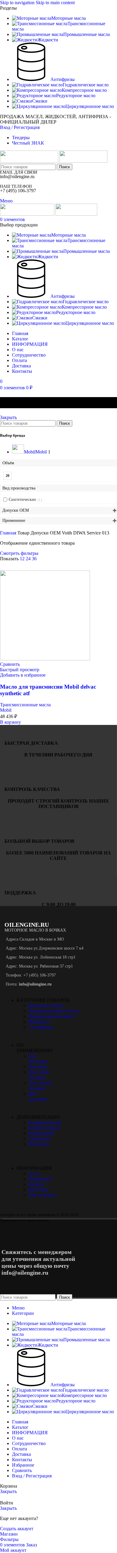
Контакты (38, 1189)
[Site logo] (29, 160)
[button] (10, 722)
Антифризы (40, 1027)
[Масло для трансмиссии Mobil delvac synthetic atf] (45, 658)
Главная (8, 532)
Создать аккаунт (16, 1528)
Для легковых (38, 1058)
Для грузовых (38, 1096)
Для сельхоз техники (40, 1085)
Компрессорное (44, 1127)
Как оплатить (42, 1195)
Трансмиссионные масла (25, 704)
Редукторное (41, 1133)
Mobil (5, 710)
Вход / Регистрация (32, 1475)
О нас (34, 1173)
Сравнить (22, 1470)
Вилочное (38, 1144)
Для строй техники (38, 1075)
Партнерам (39, 1178)
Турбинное (39, 1138)
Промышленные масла (51, 1016)
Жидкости (38, 1021)
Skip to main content (55, 2)
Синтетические (22, 499)
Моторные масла (45, 1005)
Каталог (36, 1184)
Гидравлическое (44, 1122)
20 (7, 476)
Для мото (37, 1066)
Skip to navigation (18, 2)
